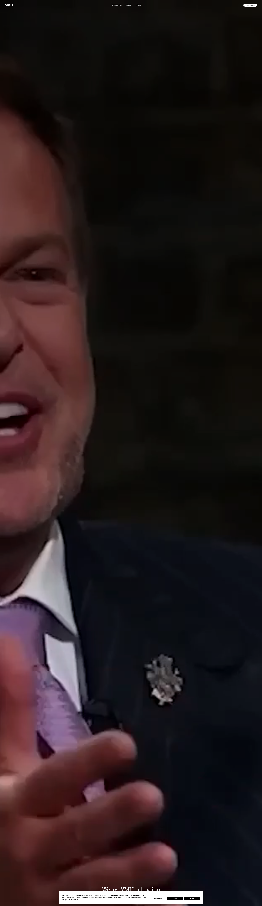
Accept (192, 898)
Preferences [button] (74, 899)
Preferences (158, 898)
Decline (175, 898)
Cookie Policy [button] (117, 897)
